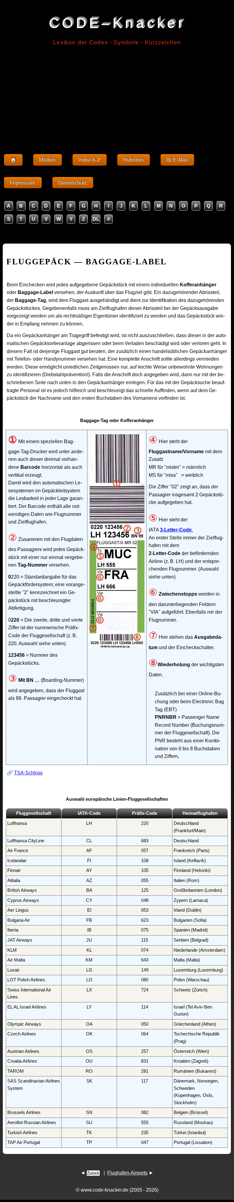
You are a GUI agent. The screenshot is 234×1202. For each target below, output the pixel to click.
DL (96, 219)
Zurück (93, 1173)
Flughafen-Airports (127, 1172)
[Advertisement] (117, 97)
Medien (47, 160)
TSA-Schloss (28, 772)
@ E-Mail (177, 160)
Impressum (23, 183)
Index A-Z (90, 160)
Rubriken (133, 160)
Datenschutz (72, 183)
